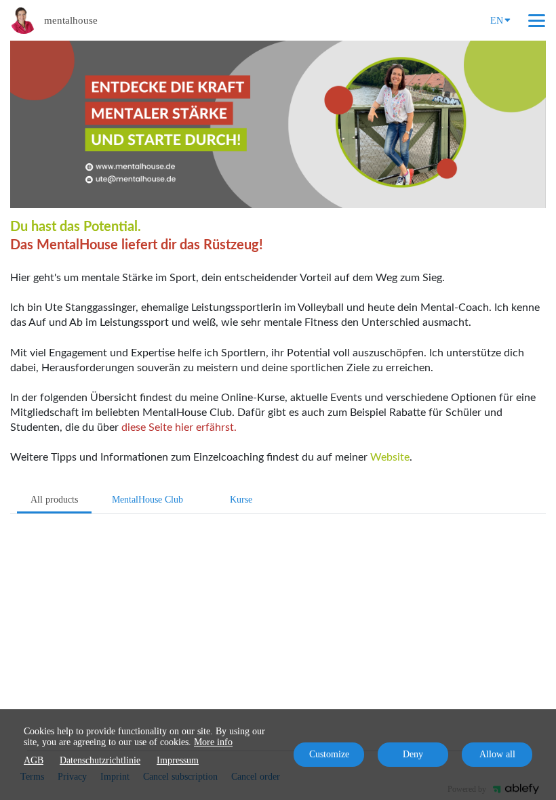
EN (496, 21)
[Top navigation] (536, 20)
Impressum (178, 760)
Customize (329, 754)
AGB (33, 760)
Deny (413, 754)
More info (213, 742)
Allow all (497, 754)
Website (390, 457)
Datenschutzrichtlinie (100, 760)
